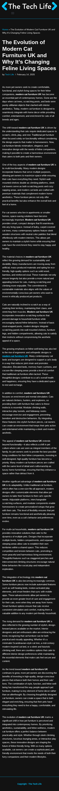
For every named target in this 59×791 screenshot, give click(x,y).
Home (5, 29)
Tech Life (9, 74)
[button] (12, 13)
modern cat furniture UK (15, 356)
